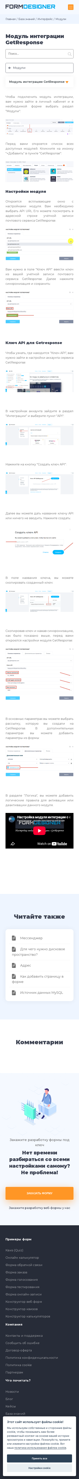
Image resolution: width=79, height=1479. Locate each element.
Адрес (25, 965)
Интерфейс (45, 19)
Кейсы (11, 1406)
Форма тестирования (23, 1287)
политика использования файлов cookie (40, 1447)
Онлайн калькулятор (22, 1257)
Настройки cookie (39, 1468)
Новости (12, 1391)
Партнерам (14, 1372)
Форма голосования (22, 1279)
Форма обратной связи (24, 1265)
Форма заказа (16, 1272)
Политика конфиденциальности (32, 1357)
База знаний (26, 19)
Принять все (39, 1458)
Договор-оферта (19, 1350)
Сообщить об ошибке (23, 1343)
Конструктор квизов (22, 1309)
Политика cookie (19, 1365)
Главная (11, 19)
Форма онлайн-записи (24, 1294)
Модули (19, 68)
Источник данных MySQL (41, 993)
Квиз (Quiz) (14, 1250)
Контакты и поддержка (24, 1335)
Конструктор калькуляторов (28, 1316)
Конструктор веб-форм (24, 1301)
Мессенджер (31, 938)
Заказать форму (39, 1193)
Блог (9, 1399)
